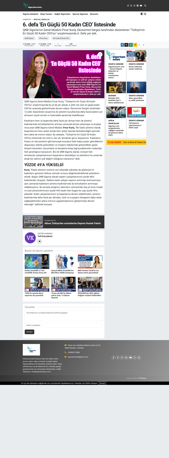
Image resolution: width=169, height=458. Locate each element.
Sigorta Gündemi (30, 14)
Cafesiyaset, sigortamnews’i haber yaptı (135, 125)
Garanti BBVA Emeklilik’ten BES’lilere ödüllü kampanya (62, 271)
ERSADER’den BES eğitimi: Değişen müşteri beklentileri (89, 294)
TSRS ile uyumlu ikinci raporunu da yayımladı (34, 294)
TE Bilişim (142, 378)
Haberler (27, 19)
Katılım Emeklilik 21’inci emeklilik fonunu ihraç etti (35, 271)
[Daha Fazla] (135, 45)
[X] (118, 357)
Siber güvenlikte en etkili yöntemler (136, 99)
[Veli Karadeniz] (30, 237)
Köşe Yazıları (46, 14)
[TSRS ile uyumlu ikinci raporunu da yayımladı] (37, 284)
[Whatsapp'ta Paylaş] (131, 45)
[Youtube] (130, 357)
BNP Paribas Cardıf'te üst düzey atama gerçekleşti (88, 271)
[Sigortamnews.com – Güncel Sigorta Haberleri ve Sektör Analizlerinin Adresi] (116, 56)
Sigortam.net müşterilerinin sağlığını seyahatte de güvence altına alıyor (116, 130)
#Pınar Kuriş (43, 38)
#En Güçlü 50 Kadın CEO (61, 38)
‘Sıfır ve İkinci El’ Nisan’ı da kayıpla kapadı (140, 142)
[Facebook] (113, 357)
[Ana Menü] (144, 13)
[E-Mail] (40, 241)
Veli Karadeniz (45, 236)
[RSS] (139, 357)
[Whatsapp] (135, 357)
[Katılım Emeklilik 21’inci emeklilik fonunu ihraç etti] (37, 261)
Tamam (102, 383)
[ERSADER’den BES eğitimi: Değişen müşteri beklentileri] (90, 284)
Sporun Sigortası (80, 14)
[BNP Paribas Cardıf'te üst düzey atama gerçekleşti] (90, 261)
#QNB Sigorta (29, 38)
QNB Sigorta (30, 101)
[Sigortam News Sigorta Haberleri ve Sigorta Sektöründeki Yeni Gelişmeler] (33, 5)
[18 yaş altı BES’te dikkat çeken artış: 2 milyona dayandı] (63, 284)
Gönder (29, 332)
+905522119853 (74, 352)
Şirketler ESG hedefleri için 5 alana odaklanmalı (116, 100)
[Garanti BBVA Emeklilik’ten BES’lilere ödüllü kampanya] (63, 261)
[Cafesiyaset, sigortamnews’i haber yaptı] (136, 112)
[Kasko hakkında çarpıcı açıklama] (136, 56)
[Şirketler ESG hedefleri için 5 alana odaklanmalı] (116, 87)
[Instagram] (122, 357)
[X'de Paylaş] (126, 45)
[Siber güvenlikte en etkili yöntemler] (136, 87)
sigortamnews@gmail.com (78, 357)
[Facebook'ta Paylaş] (122, 45)
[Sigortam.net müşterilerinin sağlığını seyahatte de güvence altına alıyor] (116, 112)
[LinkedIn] (126, 357)
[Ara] (145, 5)
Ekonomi (94, 14)
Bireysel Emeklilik (41, 19)
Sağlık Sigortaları (62, 14)
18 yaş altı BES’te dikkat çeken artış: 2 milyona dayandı (61, 295)
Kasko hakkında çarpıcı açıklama (135, 68)
